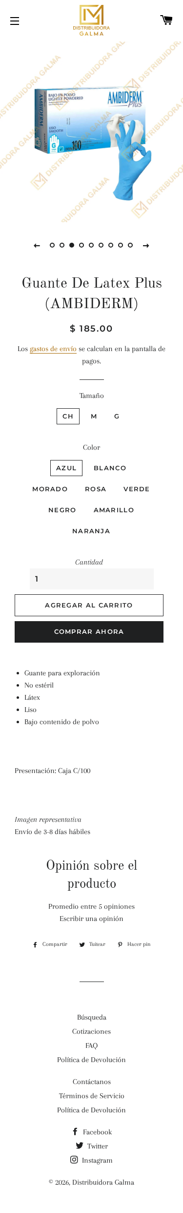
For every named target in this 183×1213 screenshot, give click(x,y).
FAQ (91, 1045)
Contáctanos (92, 1081)
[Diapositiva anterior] (37, 245)
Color (91, 447)
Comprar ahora (89, 631)
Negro (62, 510)
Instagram (96, 1160)
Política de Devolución (91, 1059)
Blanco (110, 468)
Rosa (95, 489)
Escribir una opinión (91, 918)
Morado (50, 489)
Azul (66, 468)
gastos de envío (53, 348)
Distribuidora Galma (103, 1182)
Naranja (91, 531)
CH (68, 416)
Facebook (96, 1132)
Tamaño (92, 395)
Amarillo (114, 510)
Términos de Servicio (91, 1095)
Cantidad (89, 562)
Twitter (96, 1146)
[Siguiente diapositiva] (146, 245)
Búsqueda (91, 1017)
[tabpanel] (91, 130)
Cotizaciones (91, 1031)
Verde (136, 489)
